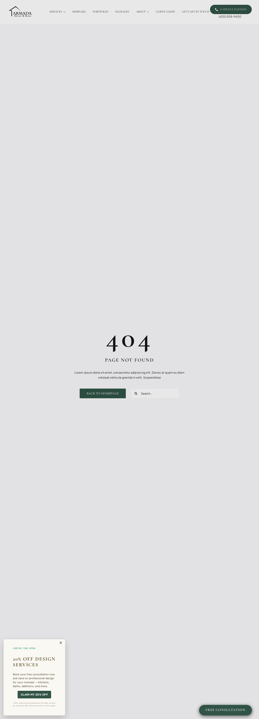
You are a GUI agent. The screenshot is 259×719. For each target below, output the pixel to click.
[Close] (60, 642)
